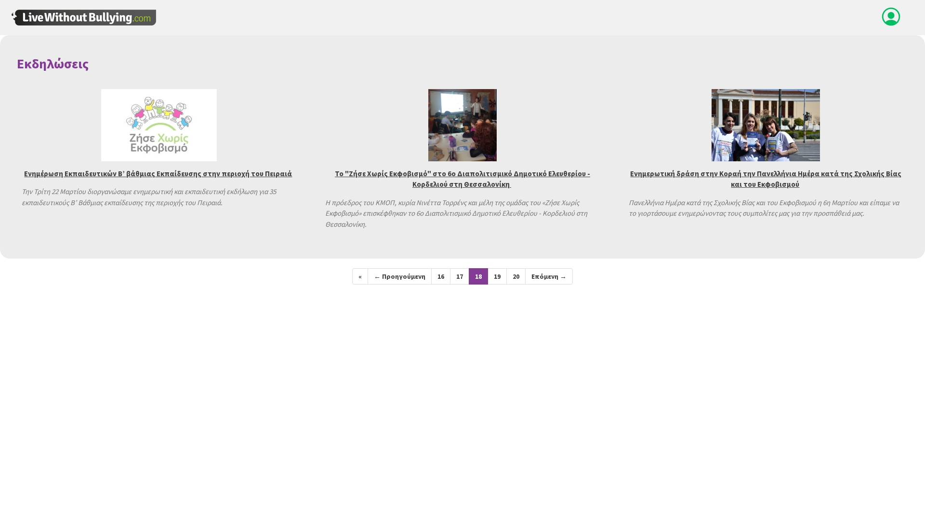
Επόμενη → (549, 276)
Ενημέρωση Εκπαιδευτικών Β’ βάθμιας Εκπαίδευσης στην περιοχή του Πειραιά (158, 173)
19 (497, 276)
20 (516, 276)
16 (440, 276)
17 (459, 276)
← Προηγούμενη (399, 276)
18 (478, 276)
